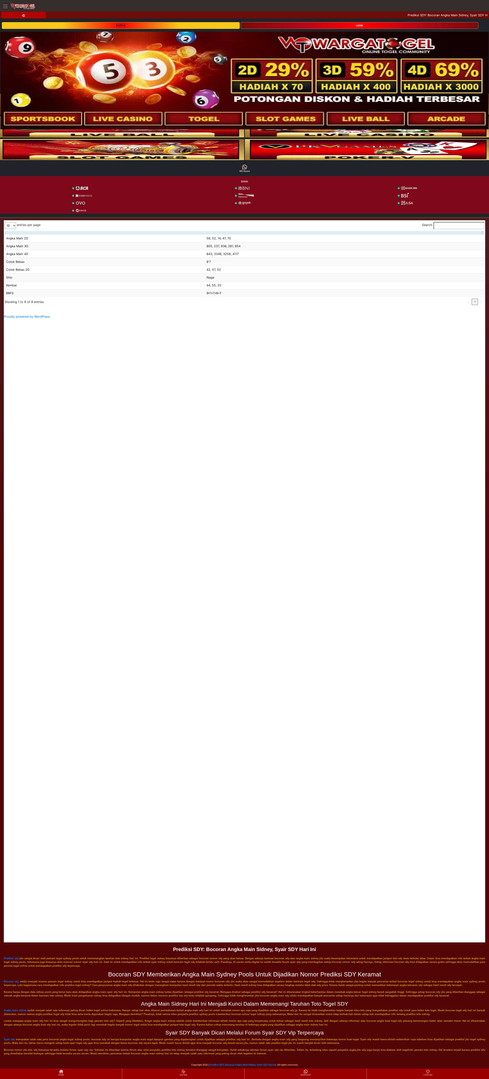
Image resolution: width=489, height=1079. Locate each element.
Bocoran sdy (11, 981)
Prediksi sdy (11, 958)
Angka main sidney (15, 1010)
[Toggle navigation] (5, 6)
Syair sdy (9, 1039)
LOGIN (359, 25)
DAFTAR (120, 25)
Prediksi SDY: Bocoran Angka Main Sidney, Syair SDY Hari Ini (243, 1065)
